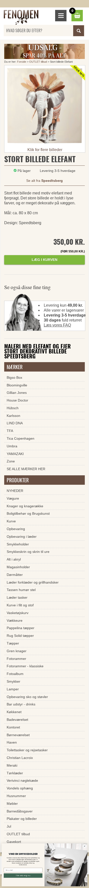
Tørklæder (15, 773)
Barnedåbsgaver (20, 811)
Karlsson (13, 416)
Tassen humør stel (21, 590)
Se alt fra (44, 181)
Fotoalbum (15, 674)
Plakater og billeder (22, 819)
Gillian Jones (17, 393)
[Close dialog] (85, 846)
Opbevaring (16, 529)
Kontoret (13, 727)
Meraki (12, 765)
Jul (9, 826)
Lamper (13, 689)
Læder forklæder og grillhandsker (33, 582)
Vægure (13, 498)
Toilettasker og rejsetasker (27, 750)
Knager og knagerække (25, 506)
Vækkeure (14, 620)
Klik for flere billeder (44, 150)
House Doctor (17, 400)
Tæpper (13, 643)
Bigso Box (14, 377)
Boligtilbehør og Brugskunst (28, 513)
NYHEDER (15, 491)
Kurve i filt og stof (20, 605)
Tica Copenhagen (20, 438)
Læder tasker (17, 597)
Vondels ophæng (20, 788)
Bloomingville (17, 385)
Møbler (12, 804)
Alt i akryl (14, 559)
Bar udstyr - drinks (21, 704)
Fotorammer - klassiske (25, 666)
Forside (21, 61)
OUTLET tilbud (38, 61)
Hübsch (13, 408)
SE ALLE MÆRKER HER (26, 469)
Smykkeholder (18, 544)
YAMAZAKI (15, 454)
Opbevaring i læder (22, 536)
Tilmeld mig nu (23, 875)
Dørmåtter (15, 575)
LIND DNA (15, 423)
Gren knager (16, 651)
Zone (11, 461)
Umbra (12, 446)
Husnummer (16, 796)
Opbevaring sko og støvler (27, 697)
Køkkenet (14, 712)
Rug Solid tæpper (20, 636)
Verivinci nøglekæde (22, 780)
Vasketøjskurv (17, 613)
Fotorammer (16, 659)
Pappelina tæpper (20, 628)
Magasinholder (18, 567)
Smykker (13, 681)
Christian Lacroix (20, 758)
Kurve (11, 521)
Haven (12, 742)
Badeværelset (17, 720)
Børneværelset (18, 735)
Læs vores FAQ (57, 325)
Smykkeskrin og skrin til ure (28, 552)
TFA (10, 431)
